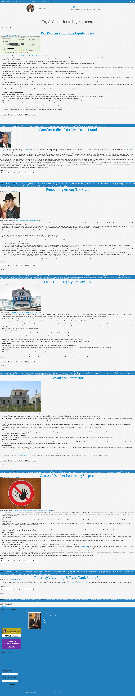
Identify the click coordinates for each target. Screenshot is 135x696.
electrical (110, 571)
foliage (1, 277)
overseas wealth (100, 185)
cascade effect (59, 571)
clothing (25, 183)
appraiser (28, 125)
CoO (100, 571)
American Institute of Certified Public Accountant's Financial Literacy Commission (46, 372)
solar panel (47, 374)
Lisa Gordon (33, 472)
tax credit (60, 374)
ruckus (34, 278)
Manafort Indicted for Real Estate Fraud (67, 129)
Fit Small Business (123, 275)
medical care (109, 373)
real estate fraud (130, 185)
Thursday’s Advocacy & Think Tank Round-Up (67, 577)
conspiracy (34, 183)
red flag (81, 472)
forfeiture (106, 183)
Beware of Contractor (67, 378)
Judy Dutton (79, 277)
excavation (115, 571)
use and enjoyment (58, 278)
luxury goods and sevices (42, 185)
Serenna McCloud (17, 579)
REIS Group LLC (73, 126)
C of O (54, 571)
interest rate (46, 126)
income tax (25, 126)
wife (78, 278)
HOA (19, 277)
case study (20, 183)
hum (58, 277)
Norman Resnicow (127, 277)
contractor (109, 471)
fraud (110, 183)
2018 (19, 125)
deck (90, 275)
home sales (87, 599)
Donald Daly (68, 125)
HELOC (90, 125)
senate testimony (34, 601)
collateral (30, 183)
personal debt (13, 374)
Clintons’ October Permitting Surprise (67, 475)
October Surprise (82, 573)
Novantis (126, 373)
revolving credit (28, 374)
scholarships (35, 374)
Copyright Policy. (58, 692)
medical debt (115, 373)
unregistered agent (51, 186)
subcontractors (26, 574)
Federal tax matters (9, 125)
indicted (27, 149)
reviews (108, 472)
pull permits (107, 573)
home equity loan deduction (119, 125)
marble (99, 277)
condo (62, 275)
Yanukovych (65, 186)
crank (113, 471)
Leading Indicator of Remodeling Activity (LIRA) (113, 599)
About (20, 1)
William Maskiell (43, 574)
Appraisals (23, 125)
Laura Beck (96, 373)
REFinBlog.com (85, 546)
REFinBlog (67, 6)
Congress (47, 125)
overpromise (61, 472)
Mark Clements (63, 573)
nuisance (2, 278)
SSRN (45, 622)
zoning (49, 574)
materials (38, 472)
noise (108, 277)
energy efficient (116, 372)
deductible (57, 125)
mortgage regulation (129, 599)
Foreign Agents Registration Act (78, 183)
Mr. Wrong (48, 472)
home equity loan (109, 125)
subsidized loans (54, 374)
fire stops (27, 573)
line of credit (102, 373)
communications (98, 471)
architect (35, 571)
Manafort (50, 185)
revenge (99, 472)
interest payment (39, 126)
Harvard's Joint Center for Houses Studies (64, 599)
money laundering (57, 185)
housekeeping (128, 183)
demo (93, 275)
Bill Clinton (39, 571)
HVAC (53, 573)
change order (86, 471)
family (122, 372)
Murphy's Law (54, 472)
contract (105, 471)
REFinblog (19, 374)
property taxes (94, 573)
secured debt (41, 374)
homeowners (16, 472)
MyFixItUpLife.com (71, 573)
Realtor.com (17, 278)
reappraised (119, 573)
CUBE (87, 275)
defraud (39, 183)
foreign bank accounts (91, 183)
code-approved (84, 571)
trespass (52, 278)
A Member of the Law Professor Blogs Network (86, 9)
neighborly (103, 277)
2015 (6, 599)
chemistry (92, 471)
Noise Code (112, 277)
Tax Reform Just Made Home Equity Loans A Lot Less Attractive (30, 55)
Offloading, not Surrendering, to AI (12, 665)
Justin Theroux (85, 277)
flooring (129, 275)
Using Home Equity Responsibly (67, 281)
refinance (110, 67)
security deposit (119, 472)
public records (101, 573)
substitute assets (38, 186)
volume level (73, 278)
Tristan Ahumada (101, 126)
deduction (62, 125)
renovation (26, 278)
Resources (27, 1)
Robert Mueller (23, 186)
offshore (72, 185)
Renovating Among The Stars (67, 189)
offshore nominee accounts (90, 185)
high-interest (19, 373)
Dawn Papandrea (94, 372)
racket (12, 278)
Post (10, 278)
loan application (32, 185)
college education (40, 125)
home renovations (63, 373)
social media (127, 472)
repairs (30, 278)
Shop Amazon (35, 1)
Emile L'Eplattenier (105, 275)
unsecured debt (73, 374)
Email (45, 619)
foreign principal (99, 183)
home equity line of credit (98, 125)
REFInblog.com (126, 573)
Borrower (33, 125)
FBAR (60, 183)
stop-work (12, 574)
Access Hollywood (20, 571)
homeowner (19, 126)
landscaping (90, 373)
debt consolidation (103, 372)
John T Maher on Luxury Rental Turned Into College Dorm (11, 613)
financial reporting (66, 183)
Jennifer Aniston (65, 277)
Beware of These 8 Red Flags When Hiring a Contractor (24, 413)
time (131, 472)
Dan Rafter (52, 125)
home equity (25, 373)
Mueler (68, 185)
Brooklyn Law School (31, 275)
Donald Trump (104, 571)
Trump (9, 183)
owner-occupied (108, 185)
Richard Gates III (15, 186)
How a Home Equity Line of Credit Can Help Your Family (24, 312)
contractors (80, 275)
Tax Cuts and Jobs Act (82, 126)
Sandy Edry (113, 472)
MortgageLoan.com (64, 126)
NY (77, 573)
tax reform (90, 126)
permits (6, 278)
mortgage (64, 185)
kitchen (28, 472)
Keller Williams (22, 472)
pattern (66, 472)
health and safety (14, 277)
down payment (122, 471)
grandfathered (82, 125)
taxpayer (95, 126)
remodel (2, 574)
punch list (70, 472)
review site (103, 472)
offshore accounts (79, 185)
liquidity (26, 185)
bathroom (19, 471)
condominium (67, 275)
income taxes (32, 126)
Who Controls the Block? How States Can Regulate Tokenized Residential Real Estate (12, 662)
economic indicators (50, 599)
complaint (90, 571)
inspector (57, 573)
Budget (60, 471)
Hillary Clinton (33, 573)
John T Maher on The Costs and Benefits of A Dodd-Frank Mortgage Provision (12, 625)
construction (74, 275)
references (85, 472)
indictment (4, 185)
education (110, 372)
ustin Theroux (67, 278)
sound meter (39, 278)
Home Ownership (9, 275)
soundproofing (46, 278)
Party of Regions (116, 185)
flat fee (127, 471)
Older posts (3, 30)
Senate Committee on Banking (22, 601)
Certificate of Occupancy (69, 571)
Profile (45, 620)
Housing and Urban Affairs (96, 599)
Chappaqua (77, 571)
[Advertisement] (65, 14)
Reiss (22, 278)
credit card (81, 372)
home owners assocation (36, 277)
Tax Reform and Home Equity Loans (67, 33)
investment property (12, 185)
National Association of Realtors (33, 599)
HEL (87, 125)
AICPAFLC (24, 372)
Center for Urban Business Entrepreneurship (37, 260)
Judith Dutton (73, 277)
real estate (123, 185)
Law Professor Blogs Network (9, 1)
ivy (60, 277)
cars (17, 183)
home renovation (47, 277)
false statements (51, 183)
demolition (97, 275)
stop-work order (18, 574)
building (38, 275)
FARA (57, 183)
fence (117, 275)
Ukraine (44, 186)
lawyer (90, 277)
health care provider (4, 373)
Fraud (6, 183)
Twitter (45, 618)
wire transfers (59, 186)
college (76, 372)
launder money (20, 185)
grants (131, 372)
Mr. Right (43, 472)
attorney (24, 275)
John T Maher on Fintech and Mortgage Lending (10, 618)
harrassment (6, 277)
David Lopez (87, 372)
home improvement (119, 183)
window (79, 374)
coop (84, 275)
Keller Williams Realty (54, 126)
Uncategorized (8, 571)
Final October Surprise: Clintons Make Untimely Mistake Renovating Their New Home (31, 510)
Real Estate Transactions (5, 186)
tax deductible (66, 374)
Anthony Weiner (28, 571)
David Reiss (17, 35)
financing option (75, 125)
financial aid (126, 372)
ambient (19, 275)
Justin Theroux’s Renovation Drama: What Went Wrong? (25, 220)
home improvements (11, 126)
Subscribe (43, 1)
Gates (113, 183)
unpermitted (37, 574)
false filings (44, 183)
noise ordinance (119, 277)
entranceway (112, 275)
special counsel (30, 186)
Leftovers (95, 277)
